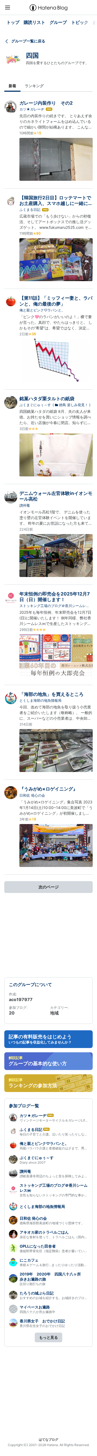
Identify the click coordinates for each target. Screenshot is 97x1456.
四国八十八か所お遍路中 (37, 1312)
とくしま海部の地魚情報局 (40, 700)
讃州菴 (24, 505)
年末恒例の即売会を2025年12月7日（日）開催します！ (54, 596)
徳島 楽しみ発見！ (73, 405)
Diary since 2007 (33, 1162)
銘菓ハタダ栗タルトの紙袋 (46, 398)
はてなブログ (48, 1439)
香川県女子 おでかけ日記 (42, 1321)
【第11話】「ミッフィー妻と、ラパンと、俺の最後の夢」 (55, 300)
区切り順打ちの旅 (33, 1284)
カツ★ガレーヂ (31, 109)
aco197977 (21, 999)
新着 (12, 85)
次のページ (49, 886)
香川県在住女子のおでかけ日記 (42, 1326)
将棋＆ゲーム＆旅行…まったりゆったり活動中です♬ (58, 1265)
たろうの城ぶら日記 (37, 1293)
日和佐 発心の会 (32, 795)
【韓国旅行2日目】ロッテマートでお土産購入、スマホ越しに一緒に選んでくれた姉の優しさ (56, 203)
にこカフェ (29, 1260)
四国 (32, 55)
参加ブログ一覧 (24, 1105)
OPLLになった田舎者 (38, 1246)
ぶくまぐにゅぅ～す (35, 405)
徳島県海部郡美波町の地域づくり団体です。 (52, 1223)
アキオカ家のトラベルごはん (44, 1232)
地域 (54, 1013)
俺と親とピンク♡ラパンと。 (42, 310)
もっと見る (48, 1337)
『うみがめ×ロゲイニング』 (48, 789)
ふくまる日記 (29, 209)
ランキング (34, 85)
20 (12, 1013)
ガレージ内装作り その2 (46, 103)
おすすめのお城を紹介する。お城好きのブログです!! (58, 1298)
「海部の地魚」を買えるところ (51, 694)
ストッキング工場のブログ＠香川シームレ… (54, 606)
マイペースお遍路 (35, 1307)
